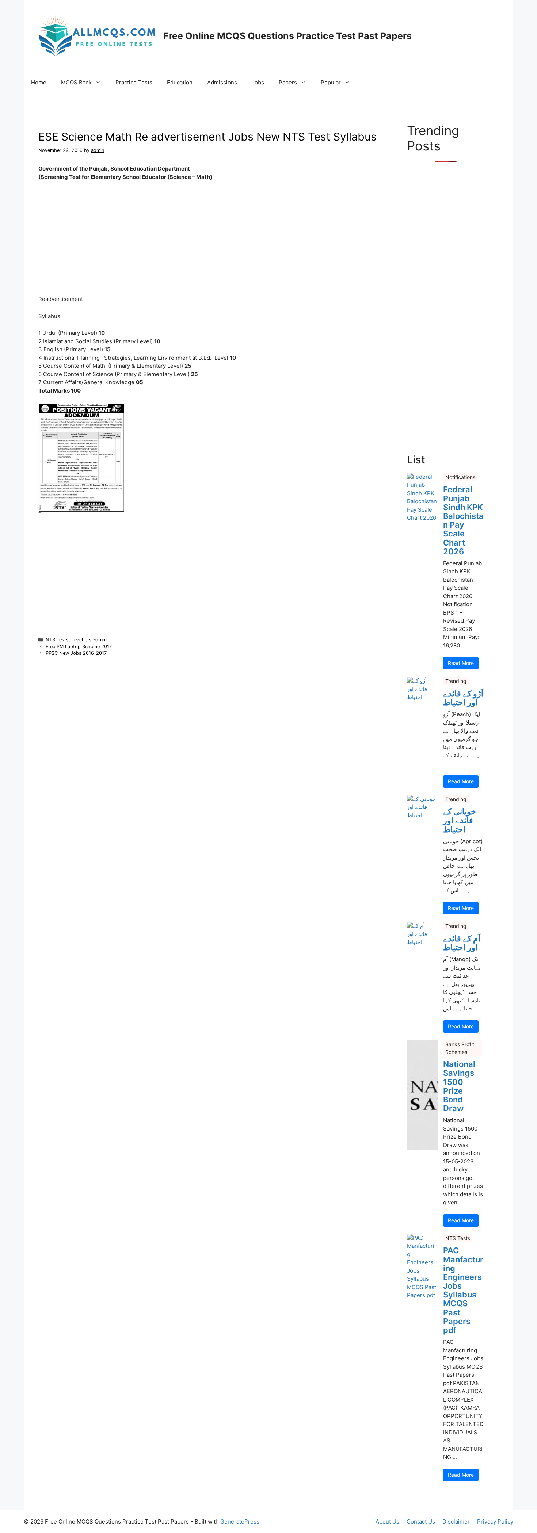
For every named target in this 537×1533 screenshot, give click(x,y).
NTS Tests (57, 639)
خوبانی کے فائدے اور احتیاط (459, 820)
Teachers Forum (89, 639)
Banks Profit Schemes (459, 1048)
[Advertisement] (208, 241)
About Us (387, 1521)
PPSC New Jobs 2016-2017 (76, 653)
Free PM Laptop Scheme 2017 (79, 646)
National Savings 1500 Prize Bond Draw (459, 1086)
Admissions (222, 82)
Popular (331, 82)
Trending (455, 681)
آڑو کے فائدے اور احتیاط (463, 698)
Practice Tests (133, 82)
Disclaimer (456, 1521)
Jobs (258, 82)
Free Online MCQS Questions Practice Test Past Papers (287, 35)
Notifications (460, 477)
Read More (461, 663)
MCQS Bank (76, 82)
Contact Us (421, 1521)
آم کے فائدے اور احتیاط (461, 943)
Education (180, 82)
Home (38, 82)
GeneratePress (239, 1521)
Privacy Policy (495, 1521)
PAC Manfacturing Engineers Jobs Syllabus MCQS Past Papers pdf (463, 1290)
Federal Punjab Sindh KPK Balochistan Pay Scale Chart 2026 (463, 520)
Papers (288, 82)
